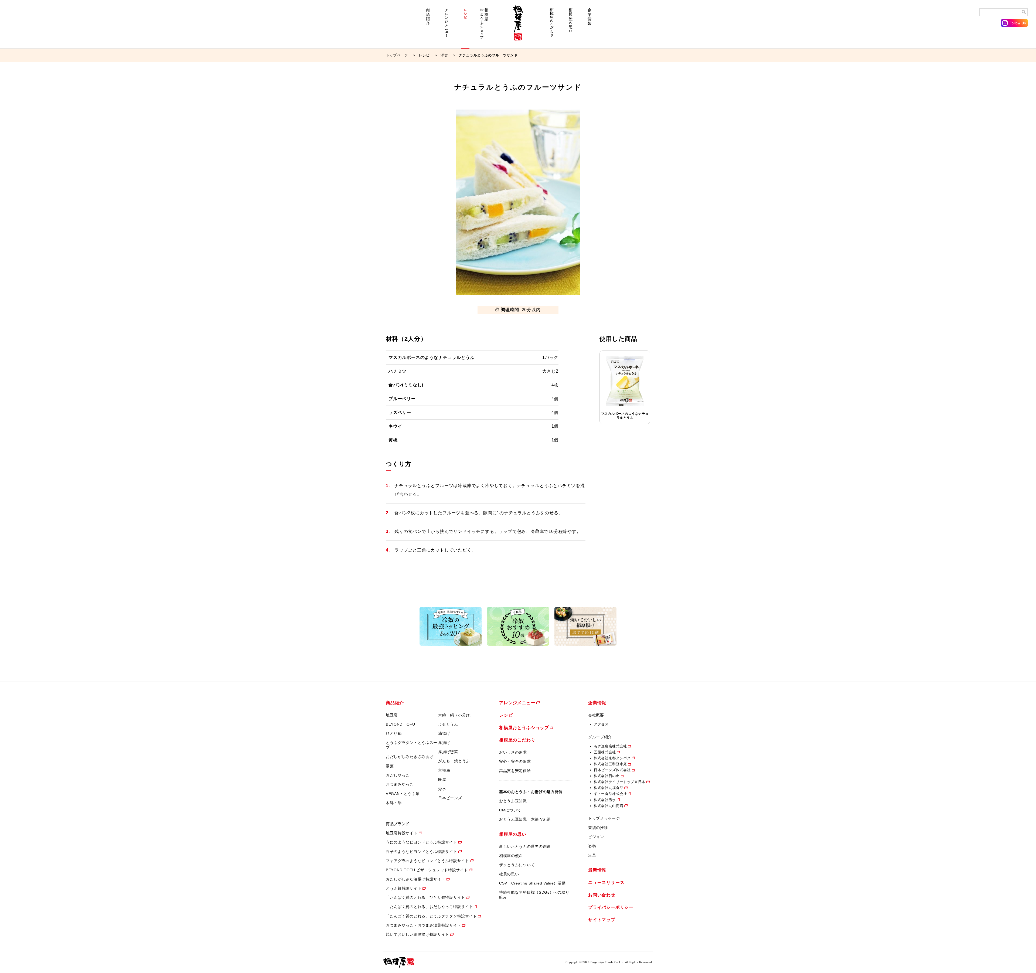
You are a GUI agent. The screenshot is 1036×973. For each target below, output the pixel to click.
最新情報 (597, 870)
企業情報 (589, 26)
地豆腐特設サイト (402, 833)
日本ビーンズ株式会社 (612, 770)
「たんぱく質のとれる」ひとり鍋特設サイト (425, 897)
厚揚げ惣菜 (448, 752)
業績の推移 (598, 827)
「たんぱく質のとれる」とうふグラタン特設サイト (431, 916)
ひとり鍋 (394, 733)
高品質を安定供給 (515, 770)
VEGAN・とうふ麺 (403, 793)
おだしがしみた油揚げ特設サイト (415, 879)
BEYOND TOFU (400, 724)
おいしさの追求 (513, 752)
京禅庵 (444, 770)
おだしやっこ (398, 775)
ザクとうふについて (517, 865)
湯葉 (390, 766)
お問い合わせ (601, 895)
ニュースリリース (606, 882)
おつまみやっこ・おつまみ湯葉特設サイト (423, 925)
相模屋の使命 (511, 855)
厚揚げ (444, 742)
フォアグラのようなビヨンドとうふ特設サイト (427, 861)
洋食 (444, 55)
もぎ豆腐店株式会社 (610, 746)
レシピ (465, 26)
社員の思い (509, 874)
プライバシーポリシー (610, 907)
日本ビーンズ (450, 798)
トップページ (397, 55)
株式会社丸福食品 (608, 788)
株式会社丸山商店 (608, 806)
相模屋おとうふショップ (484, 26)
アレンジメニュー (446, 26)
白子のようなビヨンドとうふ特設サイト (421, 851)
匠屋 (442, 779)
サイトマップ (601, 919)
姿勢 (592, 846)
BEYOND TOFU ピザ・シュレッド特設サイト (427, 870)
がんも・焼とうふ (454, 761)
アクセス (601, 724)
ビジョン (596, 837)
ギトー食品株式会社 (610, 794)
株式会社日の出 (607, 776)
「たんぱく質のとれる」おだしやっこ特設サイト (429, 906)
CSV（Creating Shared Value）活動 (532, 883)
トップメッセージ (604, 818)
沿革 (592, 855)
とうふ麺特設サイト (403, 888)
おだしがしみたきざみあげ (409, 756)
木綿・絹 (394, 803)
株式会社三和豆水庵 (610, 764)
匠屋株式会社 (605, 752)
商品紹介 (427, 26)
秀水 (442, 789)
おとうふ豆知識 (513, 801)
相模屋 (518, 26)
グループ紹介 (600, 737)
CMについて (510, 810)
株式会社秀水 (605, 800)
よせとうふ (448, 724)
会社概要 (596, 715)
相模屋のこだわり (551, 26)
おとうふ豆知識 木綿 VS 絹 (525, 819)
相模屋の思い (570, 26)
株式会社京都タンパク (612, 758)
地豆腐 (392, 715)
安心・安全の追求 (515, 761)
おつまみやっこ (400, 784)
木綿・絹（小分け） (456, 715)
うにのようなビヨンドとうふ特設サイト (421, 842)
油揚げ (444, 733)
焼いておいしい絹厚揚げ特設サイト (417, 934)
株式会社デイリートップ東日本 (619, 782)
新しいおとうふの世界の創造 (525, 846)
